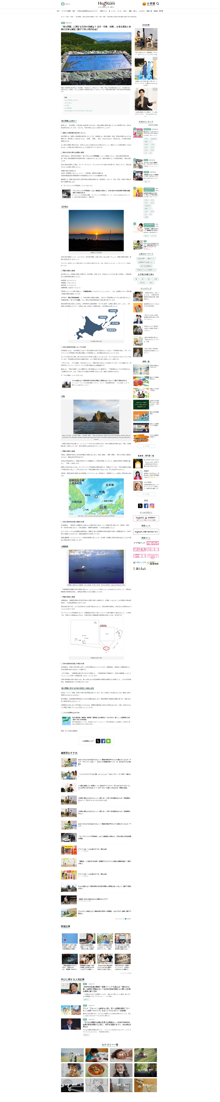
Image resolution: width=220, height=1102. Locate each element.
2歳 (148, 279)
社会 (72, 16)
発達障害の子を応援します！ (146, 262)
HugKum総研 (141, 258)
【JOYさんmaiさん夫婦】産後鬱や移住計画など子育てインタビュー (151, 317)
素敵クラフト (151, 258)
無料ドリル (103, 11)
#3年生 (152, 147)
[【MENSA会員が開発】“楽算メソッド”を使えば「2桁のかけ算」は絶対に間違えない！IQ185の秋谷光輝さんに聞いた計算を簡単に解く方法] (71, 988)
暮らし (136, 11)
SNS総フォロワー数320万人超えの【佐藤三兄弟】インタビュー (151, 328)
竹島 (67, 105)
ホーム (63, 16)
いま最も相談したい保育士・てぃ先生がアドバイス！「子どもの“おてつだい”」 (146, 114)
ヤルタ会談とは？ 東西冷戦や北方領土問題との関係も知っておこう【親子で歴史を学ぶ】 (99, 380)
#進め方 (146, 144)
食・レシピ (112, 11)
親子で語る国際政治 (146, 266)
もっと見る (146, 446)
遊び (74, 11)
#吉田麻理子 (153, 139)
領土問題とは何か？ (72, 100)
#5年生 (146, 139)
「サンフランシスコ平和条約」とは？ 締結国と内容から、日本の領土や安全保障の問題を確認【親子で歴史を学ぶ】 (101, 191)
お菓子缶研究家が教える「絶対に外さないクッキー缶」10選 (151, 339)
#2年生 (146, 147)
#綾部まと (86, 999)
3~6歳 (155, 279)
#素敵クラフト (148, 141)
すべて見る (146, 494)
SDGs (125, 11)
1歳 (142, 279)
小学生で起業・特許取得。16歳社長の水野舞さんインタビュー (151, 350)
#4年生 (146, 150)
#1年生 (152, 144)
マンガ (119, 11)
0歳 (136, 279)
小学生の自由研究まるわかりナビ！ (87, 11)
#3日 (150, 153)
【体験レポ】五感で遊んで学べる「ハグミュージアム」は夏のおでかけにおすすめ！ (146, 83)
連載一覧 (149, 11)
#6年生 (152, 150)
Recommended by (120, 918)
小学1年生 (142, 282)
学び (58, 11)
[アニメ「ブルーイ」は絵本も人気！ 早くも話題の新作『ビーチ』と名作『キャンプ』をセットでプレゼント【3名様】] (71, 1010)
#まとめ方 (153, 235)
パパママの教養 (66, 11)
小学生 (151, 282)
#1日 (145, 153)
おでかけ (142, 11)
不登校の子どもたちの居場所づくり (146, 270)
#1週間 (146, 217)
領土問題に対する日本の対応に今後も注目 (79, 110)
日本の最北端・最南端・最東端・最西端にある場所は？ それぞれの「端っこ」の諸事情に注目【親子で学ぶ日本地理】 (101, 718)
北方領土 (69, 103)
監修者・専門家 (158, 11)
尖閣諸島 (69, 108)
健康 (130, 11)
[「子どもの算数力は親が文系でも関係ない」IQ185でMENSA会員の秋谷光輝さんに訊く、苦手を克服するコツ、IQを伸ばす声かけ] (71, 1024)
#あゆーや (147, 181)
